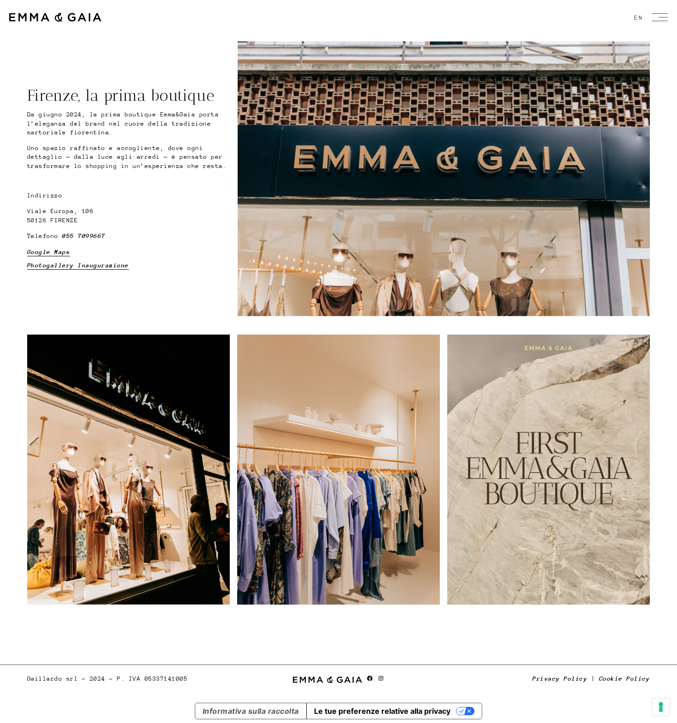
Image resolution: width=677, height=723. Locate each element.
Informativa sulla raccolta (251, 711)
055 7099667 (83, 235)
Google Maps (48, 252)
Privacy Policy (559, 678)
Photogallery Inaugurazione (78, 265)
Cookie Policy (624, 678)
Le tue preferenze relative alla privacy (382, 711)
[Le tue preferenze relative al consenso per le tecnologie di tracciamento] (661, 707)
